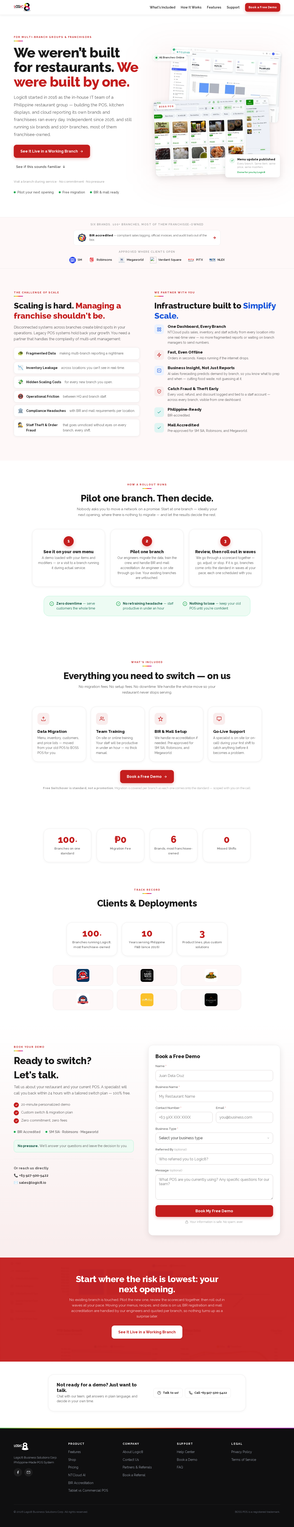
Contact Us (131, 1460)
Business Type (166, 1128)
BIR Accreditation (80, 1483)
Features (214, 7)
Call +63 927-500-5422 (210, 1392)
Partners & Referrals (137, 1467)
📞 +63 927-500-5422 (31, 1175)
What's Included (162, 7)
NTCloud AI (76, 1475)
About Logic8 (133, 1452)
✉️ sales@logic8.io (30, 1183)
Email (221, 1108)
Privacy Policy (241, 1452)
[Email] (28, 1472)
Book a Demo (187, 1460)
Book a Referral (134, 1475)
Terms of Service (243, 1460)
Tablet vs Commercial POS (88, 1490)
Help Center (186, 1452)
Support (233, 7)
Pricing (73, 1467)
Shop (72, 1460)
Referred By (171, 1149)
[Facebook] (18, 1472)
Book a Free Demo (263, 7)
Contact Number (168, 1108)
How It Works (191, 7)
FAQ (180, 1467)
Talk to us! (171, 1392)
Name (160, 1066)
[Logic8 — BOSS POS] (22, 7)
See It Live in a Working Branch (49, 151)
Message (168, 1170)
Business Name (167, 1087)
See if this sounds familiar (40, 167)
